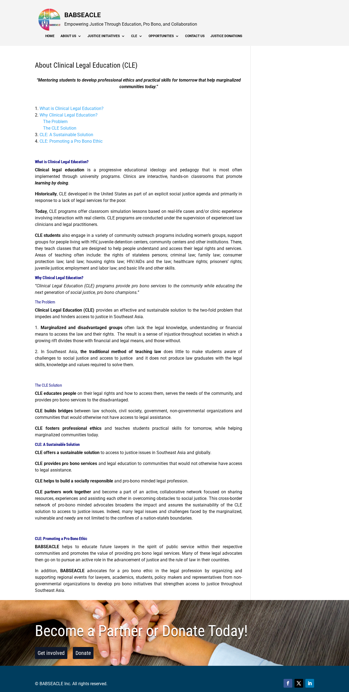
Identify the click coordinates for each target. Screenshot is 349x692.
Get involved (51, 653)
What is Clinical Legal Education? (72, 108)
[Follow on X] (298, 683)
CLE (134, 36)
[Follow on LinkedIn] (309, 683)
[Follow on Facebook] (288, 683)
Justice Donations (226, 36)
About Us (68, 36)
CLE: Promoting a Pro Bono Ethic (71, 141)
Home (50, 36)
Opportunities (161, 36)
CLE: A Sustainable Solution (66, 134)
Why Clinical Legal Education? (69, 115)
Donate (83, 653)
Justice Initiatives (104, 36)
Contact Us (194, 36)
